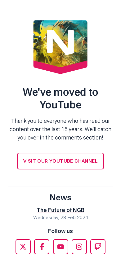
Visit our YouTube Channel (60, 161)
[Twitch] (97, 246)
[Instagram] (79, 246)
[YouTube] (60, 246)
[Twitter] (23, 246)
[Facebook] (41, 246)
